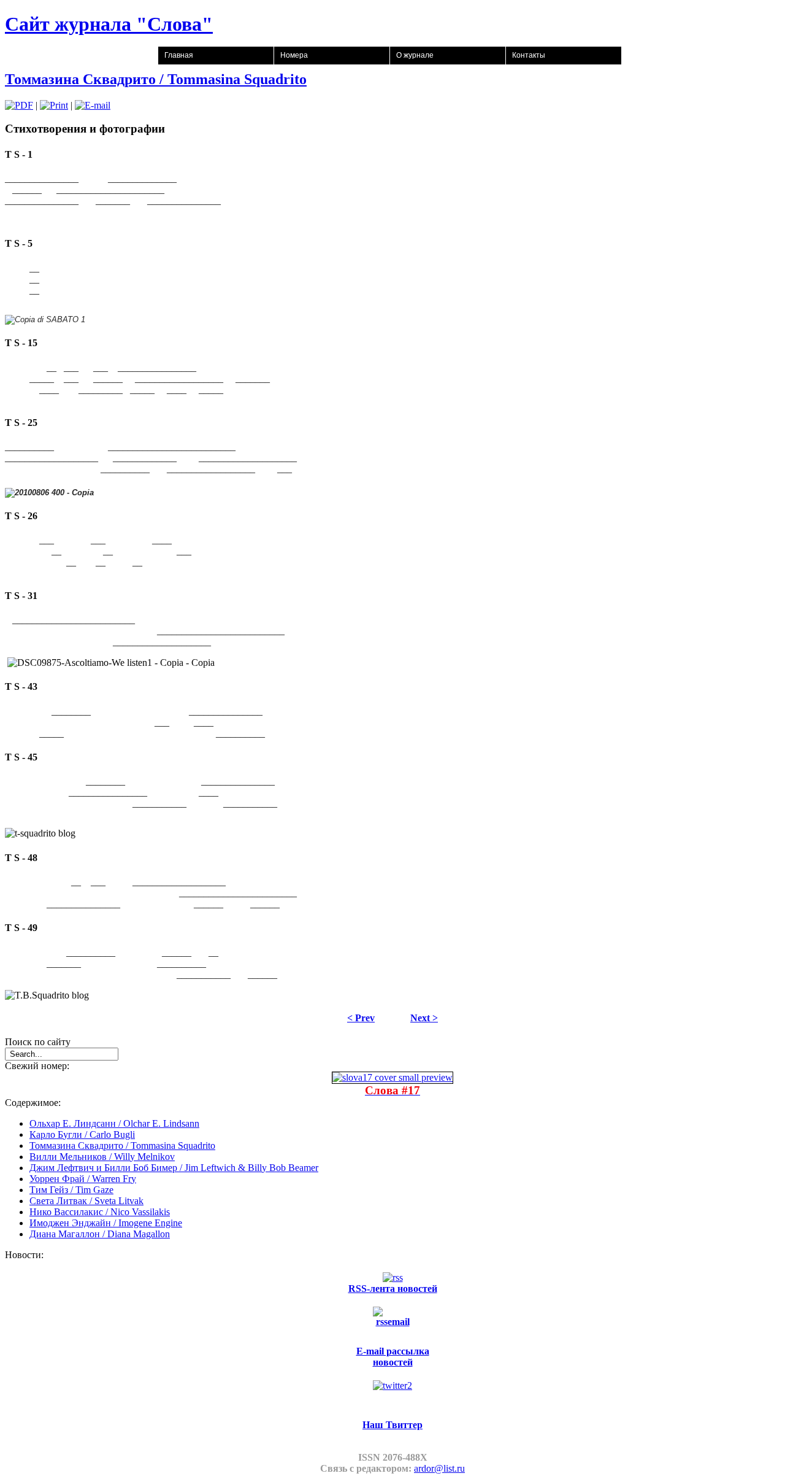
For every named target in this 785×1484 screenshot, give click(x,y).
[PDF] (19, 105)
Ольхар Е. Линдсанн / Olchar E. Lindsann (114, 1123)
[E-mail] (92, 105)
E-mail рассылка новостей (392, 1356)
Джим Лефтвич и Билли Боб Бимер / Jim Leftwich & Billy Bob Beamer (173, 1167)
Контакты (528, 55)
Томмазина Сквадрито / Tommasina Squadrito (156, 79)
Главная (178, 55)
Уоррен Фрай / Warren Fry (82, 1178)
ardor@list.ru (439, 1468)
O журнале (415, 55)
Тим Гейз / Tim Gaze (71, 1189)
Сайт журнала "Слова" (109, 24)
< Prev (361, 1018)
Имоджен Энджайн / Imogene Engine (105, 1223)
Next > (424, 1018)
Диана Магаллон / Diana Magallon (99, 1234)
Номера (294, 55)
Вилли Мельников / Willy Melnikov (102, 1156)
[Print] (54, 105)
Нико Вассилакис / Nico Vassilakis (99, 1212)
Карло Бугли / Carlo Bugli (82, 1134)
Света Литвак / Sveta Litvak (86, 1201)
